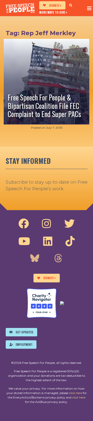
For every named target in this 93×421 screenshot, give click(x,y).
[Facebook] (23, 223)
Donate (54, 5)
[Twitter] (69, 223)
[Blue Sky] (34, 259)
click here (75, 393)
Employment (24, 344)
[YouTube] (24, 241)
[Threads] (58, 259)
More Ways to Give (52, 12)
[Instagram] (46, 223)
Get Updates (24, 332)
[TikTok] (70, 241)
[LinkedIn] (48, 241)
